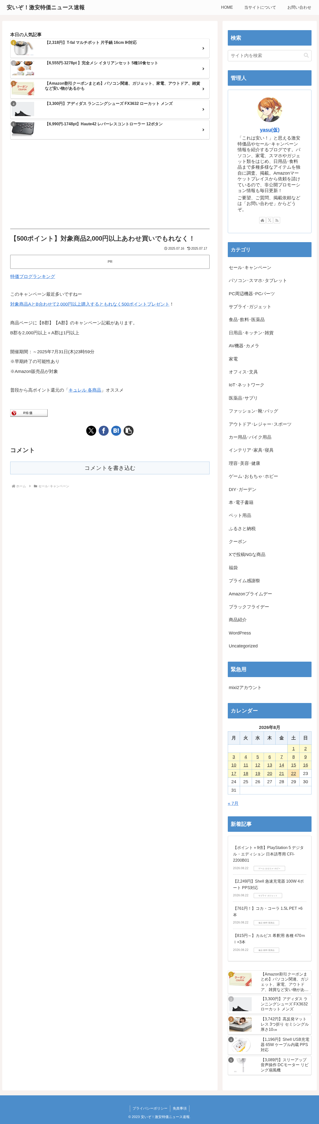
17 (233, 773)
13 (269, 765)
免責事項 (180, 1108)
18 (245, 773)
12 (257, 765)
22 (293, 773)
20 (269, 773)
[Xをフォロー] (269, 220)
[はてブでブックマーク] (116, 431)
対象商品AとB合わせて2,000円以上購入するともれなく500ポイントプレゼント (89, 304)
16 (305, 765)
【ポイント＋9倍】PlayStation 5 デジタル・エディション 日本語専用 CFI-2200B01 (268, 853)
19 (257, 773)
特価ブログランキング (32, 276)
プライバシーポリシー (150, 1108)
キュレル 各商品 (85, 390)
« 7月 (233, 803)
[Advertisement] (110, 184)
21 (281, 773)
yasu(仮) (270, 130)
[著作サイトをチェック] (262, 220)
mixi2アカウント (245, 687)
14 (281, 765)
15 (293, 765)
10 (233, 765)
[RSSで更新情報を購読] (277, 220)
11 (245, 765)
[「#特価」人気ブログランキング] (29, 412)
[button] (129, 431)
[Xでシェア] (91, 431)
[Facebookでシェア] (104, 431)
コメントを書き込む (110, 468)
